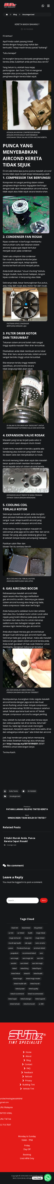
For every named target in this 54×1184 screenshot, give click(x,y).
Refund (28, 1076)
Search (44, 900)
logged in (19, 882)
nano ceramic (40, 943)
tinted (14, 968)
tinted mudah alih (20, 984)
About (28, 1056)
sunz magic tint (27, 958)
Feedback (28, 1072)
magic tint (28, 938)
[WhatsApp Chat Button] (47, 1177)
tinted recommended (35, 994)
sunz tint (40, 958)
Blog (28, 1060)
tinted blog (24, 968)
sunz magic (14, 958)
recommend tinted (29, 953)
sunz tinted (24, 963)
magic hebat (40, 933)
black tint (15, 928)
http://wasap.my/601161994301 (22, 743)
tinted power (20, 989)
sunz (41, 953)
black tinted (26, 928)
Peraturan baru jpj (23, 948)
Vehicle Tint (28, 1088)
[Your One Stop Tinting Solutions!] (10, 5)
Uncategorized (15, 796)
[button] (48, 6)
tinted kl (27, 973)
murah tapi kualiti (15, 943)
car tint (10, 933)
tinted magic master (33, 978)
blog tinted (38, 928)
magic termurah (15, 938)
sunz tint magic (37, 963)
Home (28, 1052)
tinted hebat (15, 973)
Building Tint (28, 1084)
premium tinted (39, 948)
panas (11, 948)
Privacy (28, 1080)
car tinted (20, 933)
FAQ (28, 1068)
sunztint (13, 963)
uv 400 (41, 1004)
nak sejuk (28, 943)
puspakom (14, 953)
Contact (28, 1064)
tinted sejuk (12, 999)
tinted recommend (17, 994)
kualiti (30, 933)
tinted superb (40, 999)
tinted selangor (26, 999)
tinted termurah (29, 1004)
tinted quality (33, 989)
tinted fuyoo (36, 968)
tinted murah (35, 984)
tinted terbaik (15, 1004)
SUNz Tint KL (13, 791)
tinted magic (17, 978)
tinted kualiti (38, 973)
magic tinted (40, 938)
